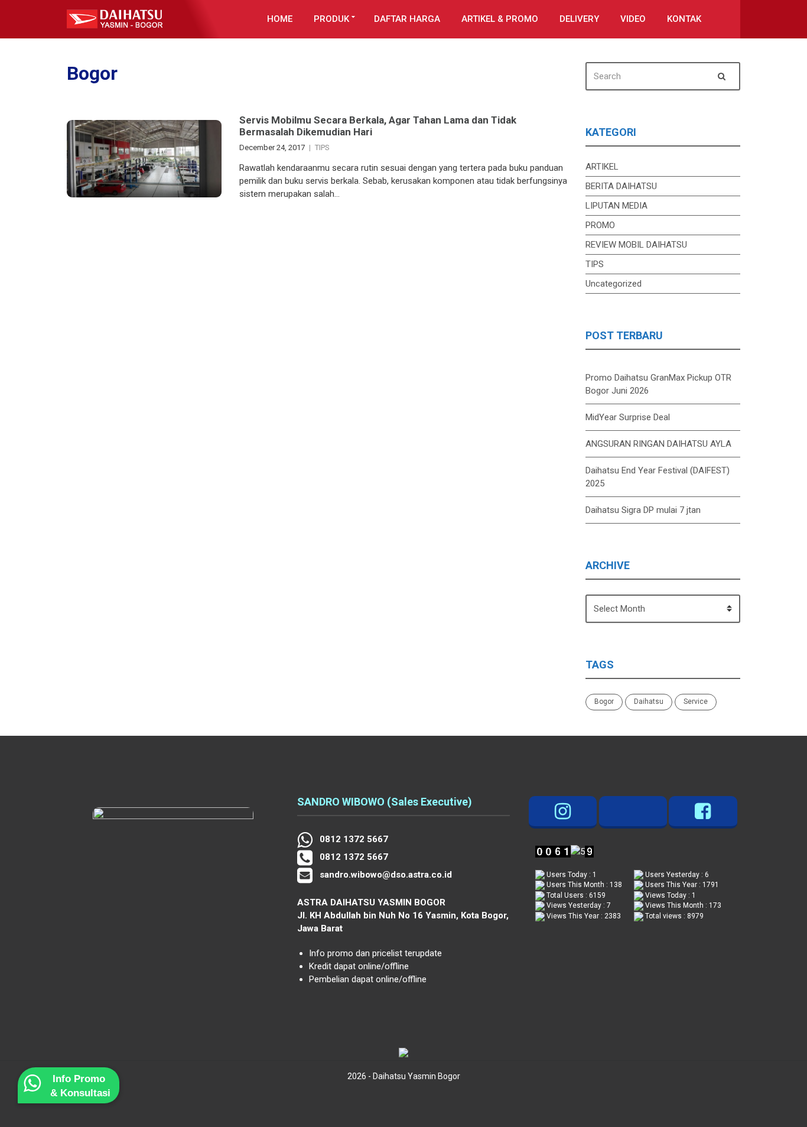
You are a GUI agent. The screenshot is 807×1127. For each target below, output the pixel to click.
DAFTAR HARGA (407, 19)
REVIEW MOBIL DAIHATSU (636, 244)
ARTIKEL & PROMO (499, 19)
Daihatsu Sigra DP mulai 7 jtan (643, 510)
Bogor (604, 701)
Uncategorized (613, 283)
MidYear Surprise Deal (627, 417)
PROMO (600, 225)
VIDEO (633, 19)
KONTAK (684, 19)
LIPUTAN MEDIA (616, 205)
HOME (279, 19)
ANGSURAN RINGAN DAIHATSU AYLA (658, 444)
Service (696, 701)
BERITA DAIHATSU (621, 186)
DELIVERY (579, 19)
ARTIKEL (602, 166)
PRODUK (331, 19)
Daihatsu (648, 701)
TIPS (322, 147)
